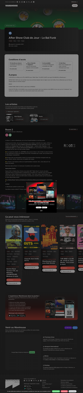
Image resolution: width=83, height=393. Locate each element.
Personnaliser (72, 391)
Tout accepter (56, 391)
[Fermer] (56, 181)
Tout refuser (64, 391)
